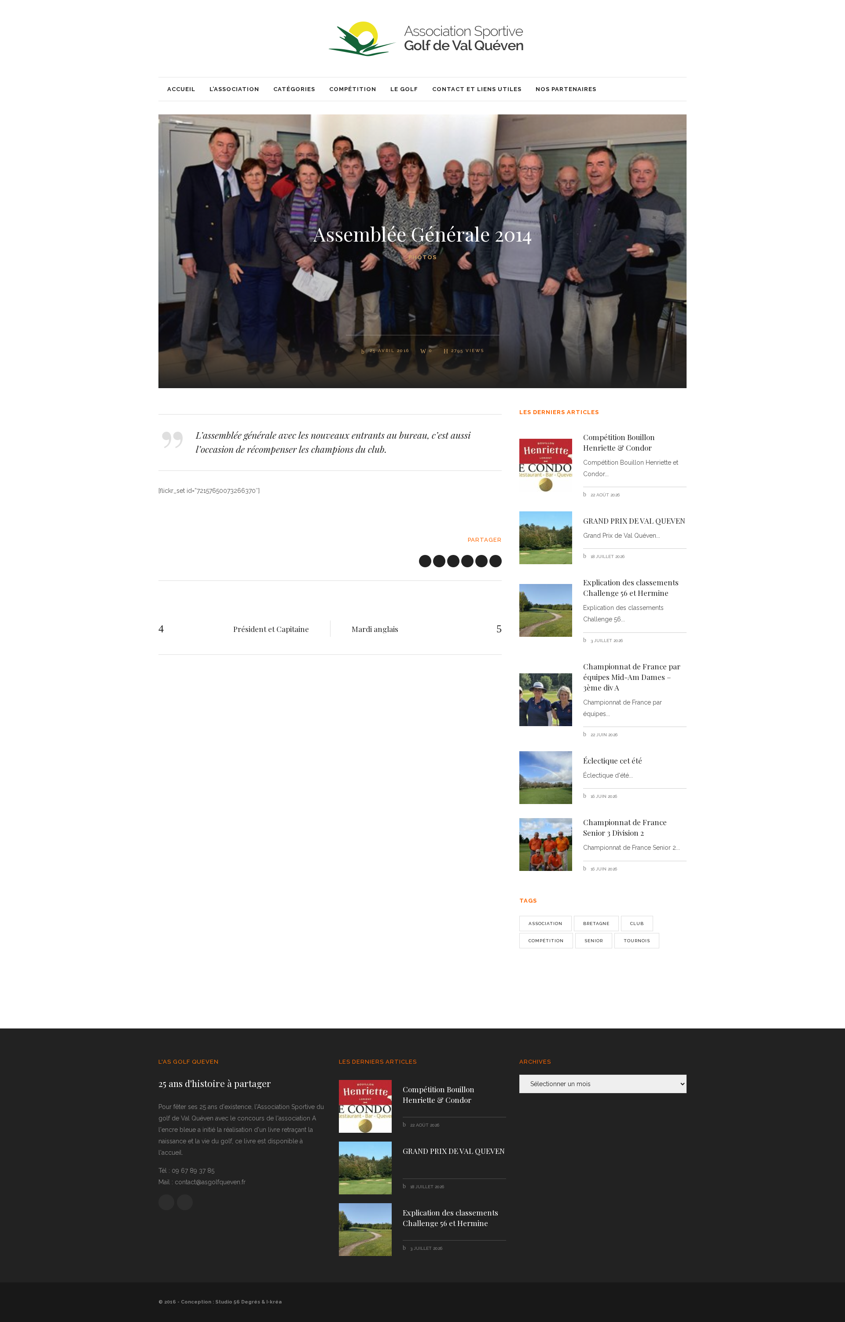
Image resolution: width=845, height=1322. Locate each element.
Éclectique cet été (612, 760)
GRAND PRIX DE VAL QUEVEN (634, 520)
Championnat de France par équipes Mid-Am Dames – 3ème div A (631, 676)
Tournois (637, 940)
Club (637, 923)
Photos (422, 257)
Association (545, 923)
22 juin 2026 (603, 734)
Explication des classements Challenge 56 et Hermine (631, 587)
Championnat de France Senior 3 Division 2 (625, 827)
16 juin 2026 (603, 796)
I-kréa (274, 1302)
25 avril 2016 (388, 350)
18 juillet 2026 (607, 556)
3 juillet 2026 (606, 640)
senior (593, 940)
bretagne (596, 923)
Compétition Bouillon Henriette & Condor (619, 442)
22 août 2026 (604, 494)
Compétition (546, 940)
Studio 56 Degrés (237, 1302)
